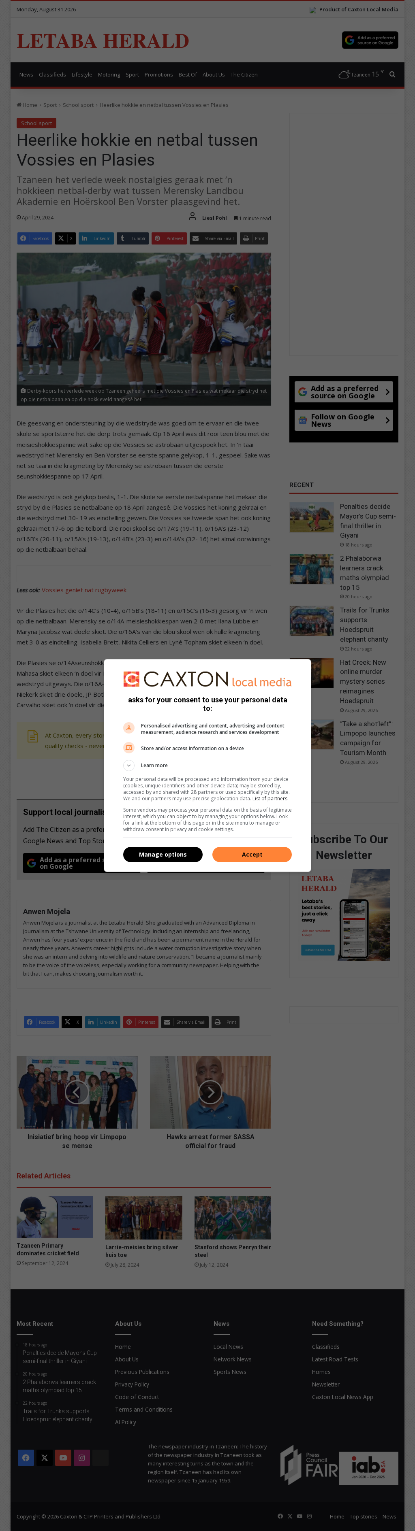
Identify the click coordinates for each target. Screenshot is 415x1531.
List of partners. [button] (270, 798)
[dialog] (207, 765)
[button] (207, 765)
